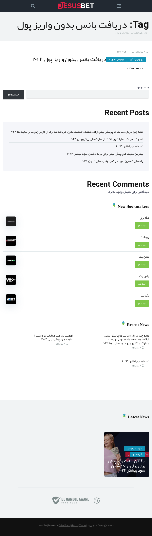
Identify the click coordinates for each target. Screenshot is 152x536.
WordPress (64, 525)
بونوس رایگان (136, 59)
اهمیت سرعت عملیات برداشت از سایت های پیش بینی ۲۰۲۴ (106, 139)
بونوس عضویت (116, 59)
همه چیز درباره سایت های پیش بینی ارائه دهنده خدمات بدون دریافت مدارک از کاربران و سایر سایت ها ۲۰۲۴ (76, 132)
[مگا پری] (11, 225)
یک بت (145, 295)
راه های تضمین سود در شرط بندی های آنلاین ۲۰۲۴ (112, 161)
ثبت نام (141, 225)
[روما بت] (11, 245)
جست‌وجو (143, 87)
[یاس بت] (11, 284)
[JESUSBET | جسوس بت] (76, 5)
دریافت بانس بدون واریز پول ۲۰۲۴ (69, 59)
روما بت (144, 237)
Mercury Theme (78, 525)
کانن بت (144, 257)
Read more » (135, 68)
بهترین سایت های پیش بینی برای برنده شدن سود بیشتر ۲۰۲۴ (105, 154)
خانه (145, 32)
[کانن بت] (11, 264)
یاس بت (144, 276)
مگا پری (144, 218)
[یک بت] (11, 303)
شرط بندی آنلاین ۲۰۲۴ (129, 146)
